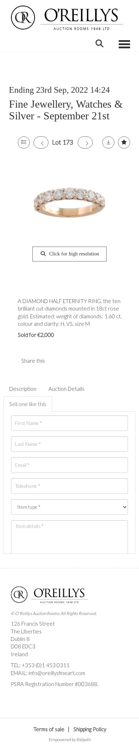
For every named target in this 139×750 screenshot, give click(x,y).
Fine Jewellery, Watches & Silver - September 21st (66, 110)
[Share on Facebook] (56, 360)
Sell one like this (27, 404)
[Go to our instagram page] (71, 360)
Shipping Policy (89, 729)
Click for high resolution (73, 254)
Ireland (19, 654)
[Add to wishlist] (124, 142)
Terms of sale (49, 729)
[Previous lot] (41, 142)
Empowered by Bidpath (70, 739)
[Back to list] (24, 142)
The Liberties (26, 631)
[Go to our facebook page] (17, 696)
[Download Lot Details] (108, 142)
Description (22, 388)
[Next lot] (85, 142)
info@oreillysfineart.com (57, 673)
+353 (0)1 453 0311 (46, 665)
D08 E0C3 (23, 646)
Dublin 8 (20, 639)
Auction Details (66, 388)
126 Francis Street (33, 623)
